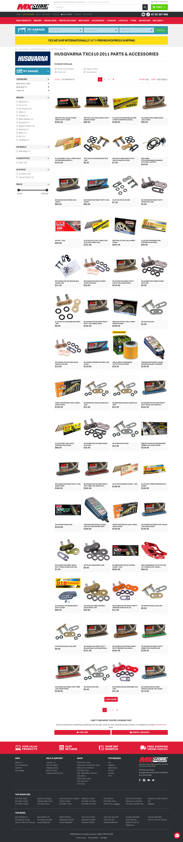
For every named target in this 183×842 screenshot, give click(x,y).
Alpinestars (112, 767)
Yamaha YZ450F (88, 822)
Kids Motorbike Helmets (87, 773)
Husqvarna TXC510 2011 (58, 49)
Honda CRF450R (154, 817)
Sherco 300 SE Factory (157, 819)
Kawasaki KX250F (66, 819)
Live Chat (83, 732)
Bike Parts (84, 20)
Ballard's (158, 20)
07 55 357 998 (159, 14)
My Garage (19, 770)
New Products (23, 20)
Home (18, 14)
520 (23, 162)
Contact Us (50, 762)
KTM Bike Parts (110, 801)
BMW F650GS (65, 817)
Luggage (111, 20)
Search (160, 30)
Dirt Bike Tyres (43, 803)
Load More (111, 699)
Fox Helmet (108, 798)
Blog (38, 14)
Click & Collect (52, 765)
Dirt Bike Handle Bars (135, 803)
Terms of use (81, 838)
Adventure (144, 20)
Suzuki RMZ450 (65, 822)
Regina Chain (27, 126)
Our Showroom (21, 765)
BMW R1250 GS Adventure (132, 823)
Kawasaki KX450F (88, 819)
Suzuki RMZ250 (43, 822)
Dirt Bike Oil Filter (88, 803)
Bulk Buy (21, 87)
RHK (22, 133)
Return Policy (51, 770)
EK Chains (25, 108)
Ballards (24, 101)
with (91, 40)
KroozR (23, 115)
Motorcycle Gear (84, 778)
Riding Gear (50, 20)
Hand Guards (64, 801)
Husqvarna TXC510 (38, 49)
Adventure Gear (88, 798)
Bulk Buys (24, 151)
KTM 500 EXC (131, 819)
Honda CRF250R (132, 817)
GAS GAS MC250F (111, 817)
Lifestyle (123, 20)
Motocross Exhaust (134, 798)
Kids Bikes (81, 775)
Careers (18, 767)
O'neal (110, 770)
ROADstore (87, 14)
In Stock (25, 173)
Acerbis (111, 773)
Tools (20, 90)
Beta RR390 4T (43, 817)
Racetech (24, 122)
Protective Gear (67, 20)
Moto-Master (26, 119)
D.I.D (23, 105)
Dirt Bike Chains (22, 803)
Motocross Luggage (112, 803)
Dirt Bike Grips (21, 798)
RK (22, 136)
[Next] (113, 79)
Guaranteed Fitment (54, 773)
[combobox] (65, 30)
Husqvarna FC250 (22, 819)
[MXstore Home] (153, 760)
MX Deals (77, 14)
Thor (110, 775)
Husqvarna (23, 49)
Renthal (24, 129)
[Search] (145, 7)
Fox (109, 762)
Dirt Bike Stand (21, 801)
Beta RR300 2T (21, 817)
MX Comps (46, 14)
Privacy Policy (93, 838)
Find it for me (160, 725)
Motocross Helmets (85, 767)
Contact (55, 14)
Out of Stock (26, 177)
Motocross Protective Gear (88, 765)
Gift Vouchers (28, 14)
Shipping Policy (52, 767)
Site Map (103, 838)
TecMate (24, 140)
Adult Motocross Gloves (69, 798)
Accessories (98, 20)
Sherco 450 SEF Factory (25, 822)
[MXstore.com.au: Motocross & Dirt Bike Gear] (33, 7)
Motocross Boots (44, 798)
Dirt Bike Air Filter (88, 801)
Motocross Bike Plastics (158, 798)
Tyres (133, 20)
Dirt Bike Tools (65, 803)
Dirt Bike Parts (83, 770)
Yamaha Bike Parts (45, 801)
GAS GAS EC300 (88, 817)
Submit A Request (141, 732)
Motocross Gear (84, 762)
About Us (19, 762)
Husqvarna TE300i (44, 819)
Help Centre (67, 14)
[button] (177, 835)
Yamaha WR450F (110, 822)
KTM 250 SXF (109, 819)
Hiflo (22, 112)
